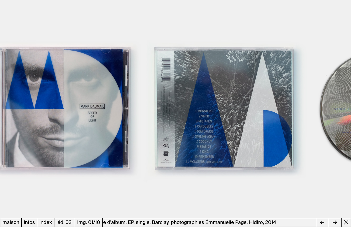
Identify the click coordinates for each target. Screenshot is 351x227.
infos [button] (29, 222)
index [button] (45, 222)
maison (10, 222)
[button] (88, 109)
